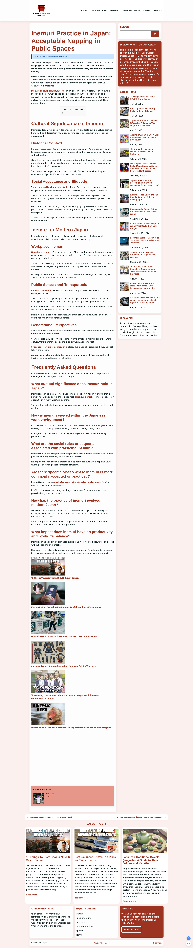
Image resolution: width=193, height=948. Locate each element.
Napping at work (40, 252)
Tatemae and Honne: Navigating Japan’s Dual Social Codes (140, 817)
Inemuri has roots (40, 149)
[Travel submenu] (161, 10)
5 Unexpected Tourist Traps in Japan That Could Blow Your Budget (144, 225)
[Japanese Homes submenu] (140, 10)
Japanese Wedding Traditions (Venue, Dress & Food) (50, 817)
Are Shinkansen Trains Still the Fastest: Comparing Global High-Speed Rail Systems (145, 300)
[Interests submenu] (119, 10)
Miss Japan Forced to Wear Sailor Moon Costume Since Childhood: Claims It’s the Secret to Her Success (143, 167)
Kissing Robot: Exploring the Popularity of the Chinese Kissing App (66, 607)
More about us (131, 929)
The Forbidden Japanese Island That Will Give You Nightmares (142, 151)
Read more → (33, 894)
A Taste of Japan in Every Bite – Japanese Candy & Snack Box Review (144, 137)
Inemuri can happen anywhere (47, 90)
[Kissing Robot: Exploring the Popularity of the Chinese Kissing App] (48, 594)
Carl (48, 796)
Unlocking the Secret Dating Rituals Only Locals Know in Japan (64, 636)
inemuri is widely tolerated (53, 187)
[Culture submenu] (88, 10)
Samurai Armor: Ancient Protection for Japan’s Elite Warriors (63, 666)
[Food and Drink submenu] (106, 10)
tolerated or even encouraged (89, 425)
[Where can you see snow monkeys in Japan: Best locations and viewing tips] (48, 714)
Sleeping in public (84, 396)
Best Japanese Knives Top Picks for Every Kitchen (142, 109)
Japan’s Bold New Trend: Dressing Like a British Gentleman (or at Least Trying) (144, 182)
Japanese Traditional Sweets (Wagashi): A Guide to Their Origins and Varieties (143, 122)
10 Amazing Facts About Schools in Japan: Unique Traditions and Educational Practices (143, 270)
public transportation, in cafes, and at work (77, 482)
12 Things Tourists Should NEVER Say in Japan (55, 578)
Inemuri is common (41, 290)
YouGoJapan (42, 943)
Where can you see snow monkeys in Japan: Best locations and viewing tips (71, 727)
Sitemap (157, 943)
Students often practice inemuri (48, 347)
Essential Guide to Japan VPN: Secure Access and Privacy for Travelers (144, 240)
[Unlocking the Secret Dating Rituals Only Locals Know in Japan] (48, 623)
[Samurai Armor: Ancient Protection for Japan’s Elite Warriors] (48, 653)
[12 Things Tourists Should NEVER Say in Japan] (48, 567)
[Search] (155, 34)
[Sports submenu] (151, 10)
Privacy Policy (100, 943)
